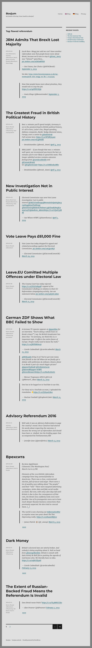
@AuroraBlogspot (29, 369)
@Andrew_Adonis (37, 210)
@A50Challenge (34, 205)
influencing (9, 130)
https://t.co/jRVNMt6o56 (32, 344)
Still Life (69, 34)
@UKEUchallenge (35, 203)
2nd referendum (11, 53)
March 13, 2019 (54, 441)
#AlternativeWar (53, 512)
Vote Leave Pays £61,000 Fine (33, 236)
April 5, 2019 (55, 170)
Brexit (15, 57)
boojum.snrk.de (16, 640)
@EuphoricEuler (31, 165)
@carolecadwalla (40, 160)
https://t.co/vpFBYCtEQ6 (31, 89)
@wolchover (27, 208)
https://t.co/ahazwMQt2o (47, 517)
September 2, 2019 (29, 69)
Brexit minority (10, 59)
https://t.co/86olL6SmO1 (45, 372)
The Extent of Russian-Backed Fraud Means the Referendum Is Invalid (29, 591)
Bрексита (15, 457)
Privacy (83, 14)
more (24, 527)
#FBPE (39, 369)
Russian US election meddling (76, 41)
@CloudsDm (52, 208)
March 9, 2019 (54, 522)
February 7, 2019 (53, 608)
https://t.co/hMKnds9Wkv (48, 165)
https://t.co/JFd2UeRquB (31, 286)
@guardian (53, 329)
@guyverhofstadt (28, 367)
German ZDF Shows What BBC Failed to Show (30, 319)
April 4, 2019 (55, 145)
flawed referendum (11, 61)
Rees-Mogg (9, 63)
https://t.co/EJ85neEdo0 (43, 392)
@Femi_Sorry (55, 56)
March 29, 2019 (28, 256)
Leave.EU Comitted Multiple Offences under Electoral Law (33, 274)
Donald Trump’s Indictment (75, 39)
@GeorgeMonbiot (33, 553)
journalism (9, 337)
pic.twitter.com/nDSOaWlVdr (33, 61)
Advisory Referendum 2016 (31, 416)
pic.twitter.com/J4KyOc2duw (47, 294)
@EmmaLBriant (28, 162)
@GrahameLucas (43, 367)
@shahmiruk (47, 134)
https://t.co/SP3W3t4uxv (45, 137)
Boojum (11, 13)
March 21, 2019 (28, 301)
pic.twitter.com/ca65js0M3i (44, 249)
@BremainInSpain (49, 203)
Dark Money (17, 540)
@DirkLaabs (27, 357)
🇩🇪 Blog (75, 14)
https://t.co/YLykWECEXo (52, 603)
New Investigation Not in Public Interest (29, 188)
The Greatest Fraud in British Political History (33, 115)
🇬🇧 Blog (67, 14)
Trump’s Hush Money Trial (75, 38)
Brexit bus (13, 200)
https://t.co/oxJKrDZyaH (31, 560)
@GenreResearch (29, 372)
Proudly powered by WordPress (31, 640)
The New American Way (74, 36)
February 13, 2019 (29, 568)
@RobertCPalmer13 (40, 208)
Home (60, 14)
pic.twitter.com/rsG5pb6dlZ (33, 140)
